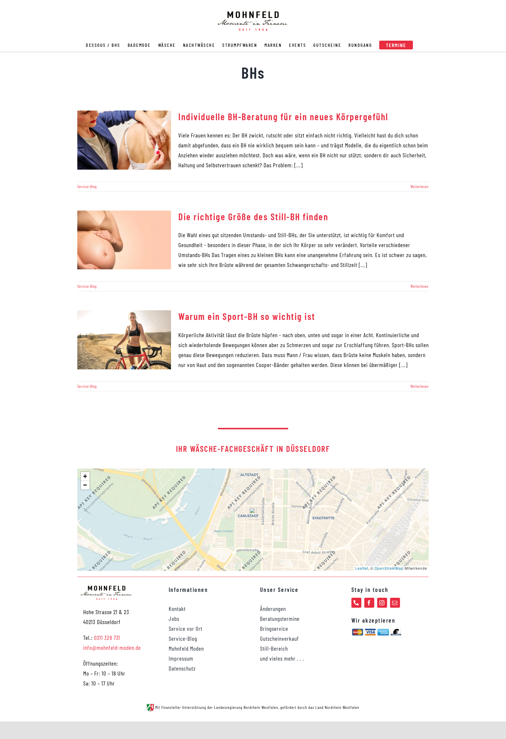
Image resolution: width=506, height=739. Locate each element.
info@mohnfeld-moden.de (112, 647)
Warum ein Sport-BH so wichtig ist (246, 316)
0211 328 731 (107, 637)
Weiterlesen (420, 186)
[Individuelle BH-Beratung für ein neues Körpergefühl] (124, 140)
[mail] (395, 603)
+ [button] (85, 476)
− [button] (85, 485)
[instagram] (382, 603)
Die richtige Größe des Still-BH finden (253, 216)
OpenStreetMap (389, 568)
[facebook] (369, 603)
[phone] (356, 603)
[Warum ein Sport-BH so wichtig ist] (124, 339)
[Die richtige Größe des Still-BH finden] (124, 240)
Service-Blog (87, 186)
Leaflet (361, 568)
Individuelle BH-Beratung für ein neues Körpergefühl (283, 116)
